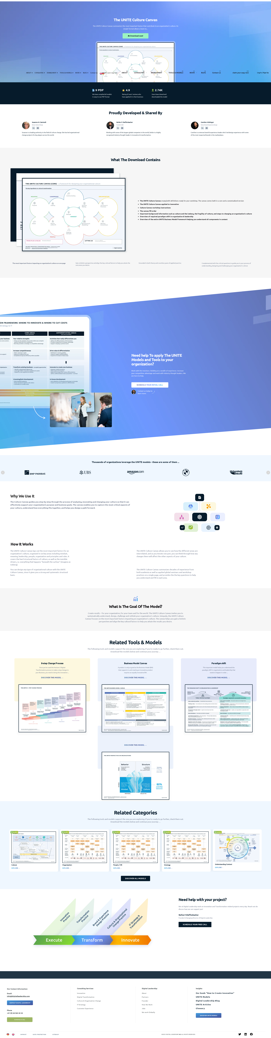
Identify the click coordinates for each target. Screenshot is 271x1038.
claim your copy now (110, 73)
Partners (145, 997)
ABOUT (28, 73)
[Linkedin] (245, 1034)
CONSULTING (39, 73)
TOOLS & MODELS (66, 73)
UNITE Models (203, 997)
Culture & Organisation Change (89, 1001)
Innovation (81, 993)
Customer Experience (85, 1008)
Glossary (200, 1008)
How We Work (147, 1005)
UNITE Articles (203, 1004)
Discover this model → (52, 677)
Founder (145, 1001)
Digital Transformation (85, 997)
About (144, 993)
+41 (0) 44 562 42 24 (15, 1013)
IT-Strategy (81, 1005)
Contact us (93, 73)
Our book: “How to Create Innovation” (215, 993)
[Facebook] (251, 1034)
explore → (15, 868)
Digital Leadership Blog (208, 1000)
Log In (259, 73)
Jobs (143, 1008)
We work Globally (148, 1012)
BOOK (77, 73)
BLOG (85, 73)
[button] (3, 472)
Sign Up (265, 73)
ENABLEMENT (51, 73)
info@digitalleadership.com (18, 996)
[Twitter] (239, 1034)
